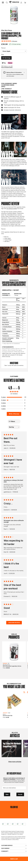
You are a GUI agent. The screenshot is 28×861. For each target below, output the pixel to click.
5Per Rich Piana (6, 30)
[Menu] (3, 2)
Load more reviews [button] (14, 622)
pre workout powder (12, 208)
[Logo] (14, 2)
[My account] (21, 2)
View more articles (14, 761)
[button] (14, 74)
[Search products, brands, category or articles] (7, 2)
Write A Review (14, 414)
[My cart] (25, 2)
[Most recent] (14, 427)
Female (20, 794)
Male (7, 794)
